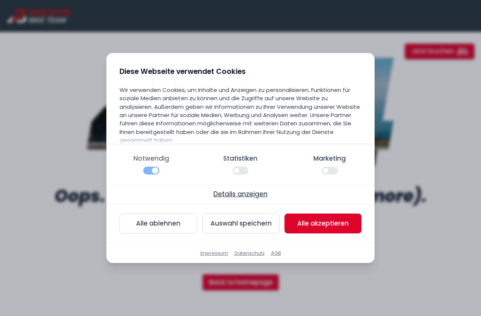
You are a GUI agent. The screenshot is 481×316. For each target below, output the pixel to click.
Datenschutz (249, 253)
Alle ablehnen (158, 223)
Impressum (214, 253)
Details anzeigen (240, 194)
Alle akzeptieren (323, 223)
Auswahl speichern (241, 223)
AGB (276, 253)
